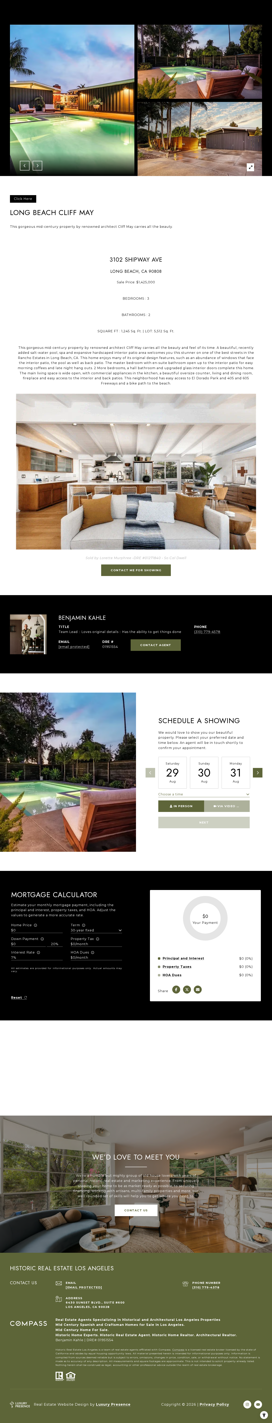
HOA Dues (80, 952)
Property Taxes (177, 966)
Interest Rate (23, 952)
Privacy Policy (214, 1404)
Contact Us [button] (136, 1210)
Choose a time (170, 794)
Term (75, 925)
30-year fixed (82, 930)
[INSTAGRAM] (247, 1404)
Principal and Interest (183, 958)
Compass (178, 1349)
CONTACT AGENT (155, 645)
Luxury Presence (113, 1404)
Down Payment (25, 939)
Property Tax (82, 939)
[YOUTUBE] (258, 1404)
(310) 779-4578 (207, 632)
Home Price (21, 925)
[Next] (257, 773)
